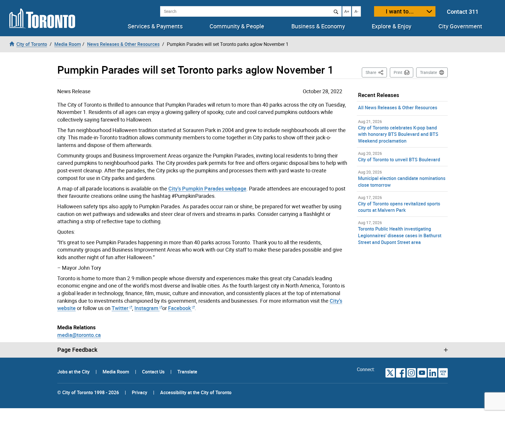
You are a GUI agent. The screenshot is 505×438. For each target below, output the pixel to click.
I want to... (400, 11)
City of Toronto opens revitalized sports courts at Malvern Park (399, 207)
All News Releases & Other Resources (397, 107)
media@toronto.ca (79, 334)
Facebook (179, 307)
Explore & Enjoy (391, 26)
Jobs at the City (74, 371)
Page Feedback (77, 349)
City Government (460, 26)
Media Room (116, 371)
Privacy (139, 392)
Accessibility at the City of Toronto (195, 392)
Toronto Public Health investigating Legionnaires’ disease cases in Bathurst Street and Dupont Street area (399, 235)
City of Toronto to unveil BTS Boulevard (399, 159)
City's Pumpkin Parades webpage (207, 188)
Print (398, 72)
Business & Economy (318, 26)
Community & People (237, 26)
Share (376, 72)
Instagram (147, 307)
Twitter (120, 307)
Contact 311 (462, 11)
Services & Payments (155, 26)
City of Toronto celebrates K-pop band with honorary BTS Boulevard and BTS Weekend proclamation (398, 134)
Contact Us (154, 371)
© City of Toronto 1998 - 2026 (88, 392)
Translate (428, 72)
